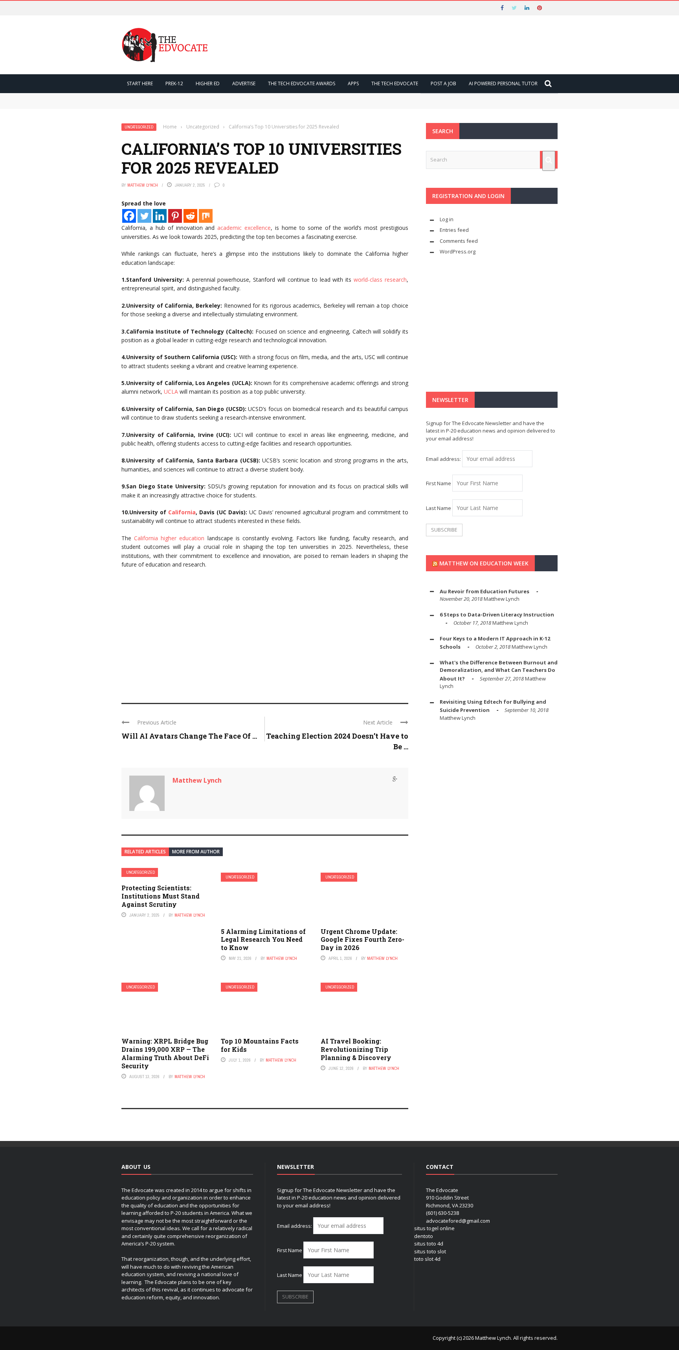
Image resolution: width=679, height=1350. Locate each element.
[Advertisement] (264, 632)
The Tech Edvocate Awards (301, 83)
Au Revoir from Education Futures (484, 591)
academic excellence (244, 227)
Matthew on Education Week (484, 563)
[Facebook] (129, 216)
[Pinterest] (175, 216)
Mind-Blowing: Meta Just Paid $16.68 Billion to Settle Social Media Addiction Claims (239, 96)
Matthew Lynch (142, 185)
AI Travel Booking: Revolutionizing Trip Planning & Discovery (356, 1049)
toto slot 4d (427, 1258)
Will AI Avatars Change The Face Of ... (189, 736)
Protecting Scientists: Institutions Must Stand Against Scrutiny (160, 896)
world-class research (380, 279)
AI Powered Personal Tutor (503, 83)
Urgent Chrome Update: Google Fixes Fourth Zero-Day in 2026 (362, 939)
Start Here (140, 83)
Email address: (444, 458)
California (182, 512)
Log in (446, 219)
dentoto (423, 1236)
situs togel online (434, 1228)
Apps (353, 83)
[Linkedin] (160, 216)
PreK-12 (174, 83)
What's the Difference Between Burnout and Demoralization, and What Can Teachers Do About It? (499, 670)
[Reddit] (190, 216)
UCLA (171, 391)
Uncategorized (139, 127)
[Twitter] (144, 216)
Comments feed (459, 240)
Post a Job (443, 83)
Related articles (145, 851)
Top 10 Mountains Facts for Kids (260, 1045)
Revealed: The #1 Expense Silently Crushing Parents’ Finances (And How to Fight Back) (242, 104)
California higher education (169, 538)
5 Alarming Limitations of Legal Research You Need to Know (263, 939)
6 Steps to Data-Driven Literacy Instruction (497, 614)
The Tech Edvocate (394, 83)
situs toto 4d (428, 1243)
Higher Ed (208, 83)
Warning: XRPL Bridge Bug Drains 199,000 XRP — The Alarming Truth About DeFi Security (165, 1053)
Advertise (243, 83)
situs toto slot (430, 1251)
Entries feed (454, 229)
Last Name (438, 508)
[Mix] (206, 216)
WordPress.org (457, 251)
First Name (438, 483)
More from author (196, 851)
